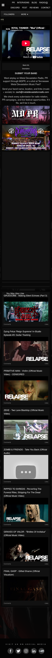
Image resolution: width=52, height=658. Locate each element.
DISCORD (15, 7)
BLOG (34, 2)
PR (13, 2)
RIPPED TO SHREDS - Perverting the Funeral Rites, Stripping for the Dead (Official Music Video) (22, 492)
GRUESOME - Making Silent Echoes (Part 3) (25, 295)
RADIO (42, 2)
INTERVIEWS (23, 2)
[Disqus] (26, 184)
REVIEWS (34, 7)
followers (9, 14)
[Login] (46, 2)
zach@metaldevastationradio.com (32, 91)
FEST (24, 7)
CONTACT (45, 7)
